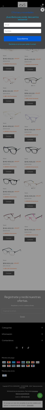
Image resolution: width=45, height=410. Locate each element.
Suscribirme (22, 38)
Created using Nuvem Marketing (22, 47)
